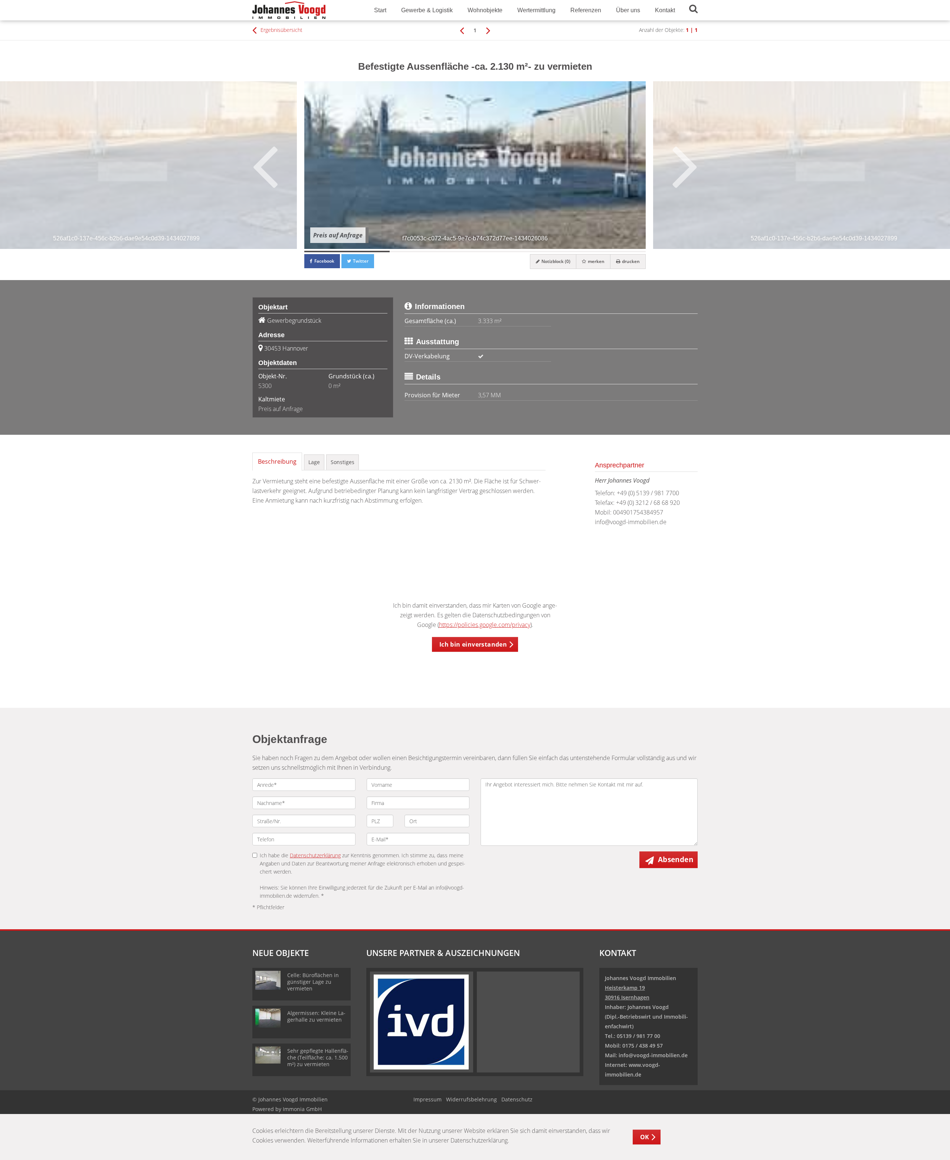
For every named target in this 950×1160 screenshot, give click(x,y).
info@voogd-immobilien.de (630, 522)
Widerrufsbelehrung (471, 1099)
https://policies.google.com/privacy (484, 625)
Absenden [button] (675, 859)
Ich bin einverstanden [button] (473, 644)
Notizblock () (555, 261)
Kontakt (665, 10)
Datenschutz (517, 1099)
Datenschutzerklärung (315, 855)
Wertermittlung (536, 10)
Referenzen (585, 10)
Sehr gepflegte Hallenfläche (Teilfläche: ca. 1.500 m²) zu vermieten (317, 1057)
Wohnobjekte (485, 10)
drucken (630, 261)
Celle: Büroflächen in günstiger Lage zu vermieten (313, 982)
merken (596, 261)
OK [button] (644, 1137)
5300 (265, 386)
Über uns (628, 10)
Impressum (427, 1099)
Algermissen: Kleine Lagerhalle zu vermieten (316, 1016)
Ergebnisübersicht (280, 29)
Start (380, 10)
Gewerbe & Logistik (427, 10)
